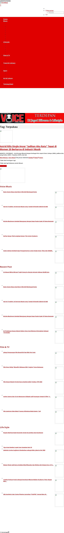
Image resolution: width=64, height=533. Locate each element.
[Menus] (0, 4)
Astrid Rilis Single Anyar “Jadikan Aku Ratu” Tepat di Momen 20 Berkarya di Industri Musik (28, 148)
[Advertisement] (32, 100)
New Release (4, 157)
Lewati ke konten (5, 1)
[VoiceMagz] (4, 2)
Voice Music (12, 157)
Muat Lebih (3, 166)
